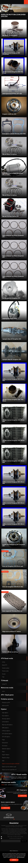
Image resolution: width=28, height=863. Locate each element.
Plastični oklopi (5, 757)
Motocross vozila (7, 688)
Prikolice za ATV (6, 702)
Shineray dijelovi (6, 718)
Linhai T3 (4, 684)
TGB (3, 677)
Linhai (3, 662)
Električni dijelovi (6, 748)
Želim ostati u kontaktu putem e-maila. (15, 836)
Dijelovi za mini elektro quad (9, 766)
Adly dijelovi (5, 712)
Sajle (3, 760)
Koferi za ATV (5, 705)
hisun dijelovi (5, 715)
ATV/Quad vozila (7, 658)
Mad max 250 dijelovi (7, 724)
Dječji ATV (4, 665)
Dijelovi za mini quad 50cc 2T (9, 769)
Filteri (3, 751)
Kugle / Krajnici (5, 754)
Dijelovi (4, 709)
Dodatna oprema (7, 699)
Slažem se (14, 859)
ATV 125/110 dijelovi (7, 733)
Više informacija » (21, 857)
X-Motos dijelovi (6, 730)
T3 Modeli (4, 680)
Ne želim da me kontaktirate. (15, 838)
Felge (3, 739)
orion (3, 691)
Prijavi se (23, 841)
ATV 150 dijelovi (6, 736)
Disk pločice (5, 742)
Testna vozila (5, 671)
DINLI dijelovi (5, 727)
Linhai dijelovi (5, 721)
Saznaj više (23, 795)
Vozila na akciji (5, 668)
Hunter (4, 674)
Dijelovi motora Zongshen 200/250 (10, 763)
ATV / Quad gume (7, 695)
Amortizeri (4, 745)
